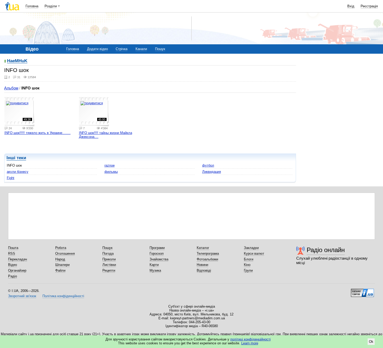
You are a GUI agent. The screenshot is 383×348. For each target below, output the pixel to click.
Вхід (350, 6)
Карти (154, 265)
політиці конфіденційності (250, 339)
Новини (202, 265)
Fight (10, 178)
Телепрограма (208, 253)
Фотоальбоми (207, 259)
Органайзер (17, 270)
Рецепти (108, 270)
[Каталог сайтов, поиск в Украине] (362, 291)
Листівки (109, 265)
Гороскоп (157, 253)
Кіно (247, 265)
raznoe (109, 165)
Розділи (51, 6)
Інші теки (16, 157)
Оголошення (65, 253)
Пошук (160, 49)
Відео (12, 265)
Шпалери (62, 265)
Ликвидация (211, 172)
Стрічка (121, 49)
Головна (32, 6)
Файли (60, 270)
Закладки (251, 248)
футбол (208, 165)
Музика (155, 270)
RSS (11, 253)
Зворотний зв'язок (22, 296)
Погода (108, 253)
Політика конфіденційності (63, 296)
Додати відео (97, 49)
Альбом (11, 88)
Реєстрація (369, 6)
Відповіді (204, 270)
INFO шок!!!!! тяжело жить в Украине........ (37, 133)
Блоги (248, 259)
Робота (60, 248)
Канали (141, 49)
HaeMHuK (17, 61)
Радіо (12, 276)
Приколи (109, 259)
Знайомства (159, 259)
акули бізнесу (17, 172)
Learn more (249, 343)
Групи (248, 270)
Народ (60, 259)
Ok (371, 342)
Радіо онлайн (326, 249)
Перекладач (17, 259)
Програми (157, 248)
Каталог (203, 248)
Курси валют (254, 253)
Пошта (13, 248)
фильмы (111, 172)
